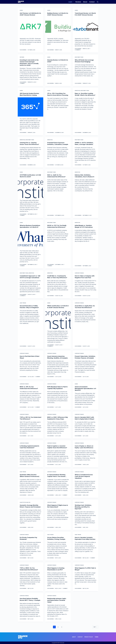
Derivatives (77, 90)
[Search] (97, 2)
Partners (22, 57)
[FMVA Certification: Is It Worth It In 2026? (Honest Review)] (58, 319)
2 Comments (77, 49)
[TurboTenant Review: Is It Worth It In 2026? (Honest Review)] (85, 26)
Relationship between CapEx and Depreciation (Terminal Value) (56, 600)
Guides (21, 10)
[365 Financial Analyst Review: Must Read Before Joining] (30, 107)
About (85, 2)
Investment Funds (79, 57)
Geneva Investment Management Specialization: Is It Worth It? (85, 388)
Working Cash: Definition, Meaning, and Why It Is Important (83, 506)
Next (95, 626)
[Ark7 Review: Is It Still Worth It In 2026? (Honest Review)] (30, 26)
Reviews (78, 2)
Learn (70, 2)
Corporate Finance (79, 273)
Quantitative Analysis (25, 502)
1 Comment (22, 83)
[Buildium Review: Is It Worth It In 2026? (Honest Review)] (58, 26)
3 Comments (50, 346)
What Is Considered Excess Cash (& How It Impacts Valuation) (84, 476)
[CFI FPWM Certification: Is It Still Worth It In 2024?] (30, 188)
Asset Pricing (23, 302)
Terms (96, 637)
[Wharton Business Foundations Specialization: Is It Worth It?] (30, 239)
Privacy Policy (88, 637)
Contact (92, 2)
